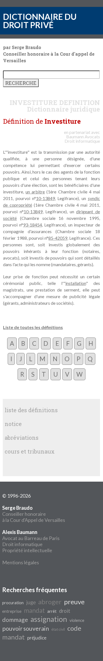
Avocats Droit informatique (82, 139)
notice (13, 423)
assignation (48, 619)
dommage (15, 619)
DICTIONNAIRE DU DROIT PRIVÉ (40, 21)
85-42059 (57, 238)
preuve (74, 602)
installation (75, 283)
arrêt (52, 611)
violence (76, 620)
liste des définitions (31, 410)
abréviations (21, 437)
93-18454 (32, 224)
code (74, 628)
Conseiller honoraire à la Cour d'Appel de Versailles (33, 514)
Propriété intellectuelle (27, 550)
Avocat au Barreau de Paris (31, 538)
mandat (34, 610)
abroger (50, 602)
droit (64, 611)
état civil (58, 629)
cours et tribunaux (30, 451)
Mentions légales (20, 562)
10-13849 (45, 198)
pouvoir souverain (25, 628)
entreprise (11, 611)
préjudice (36, 638)
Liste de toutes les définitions (33, 327)
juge (31, 602)
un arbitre (35, 191)
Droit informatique (22, 544)
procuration (13, 602)
